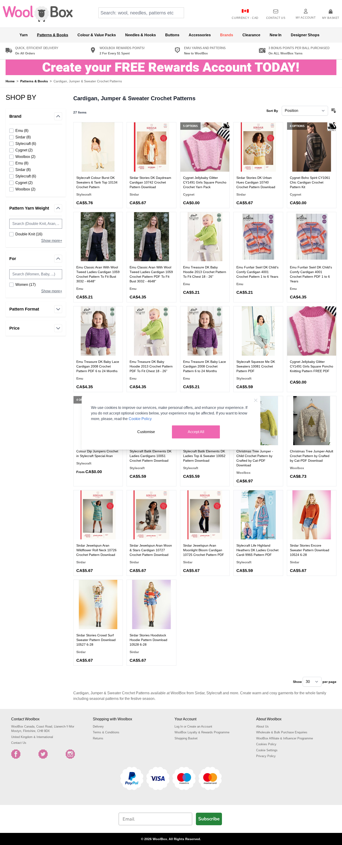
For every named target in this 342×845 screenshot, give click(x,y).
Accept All (196, 432)
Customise (146, 432)
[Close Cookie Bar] (255, 400)
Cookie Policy (140, 419)
